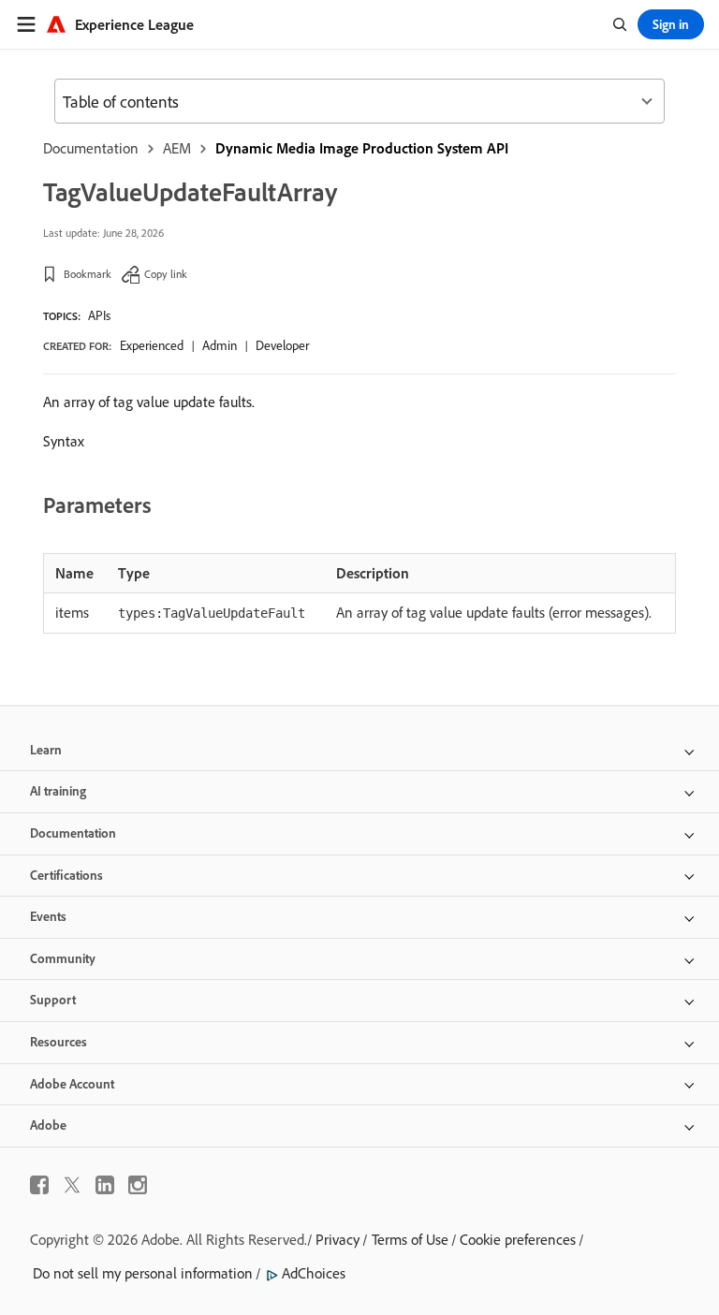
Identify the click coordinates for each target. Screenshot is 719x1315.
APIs (99, 315)
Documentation (91, 148)
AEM (177, 148)
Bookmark (87, 274)
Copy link (165, 274)
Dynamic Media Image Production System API (361, 148)
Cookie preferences (518, 1239)
